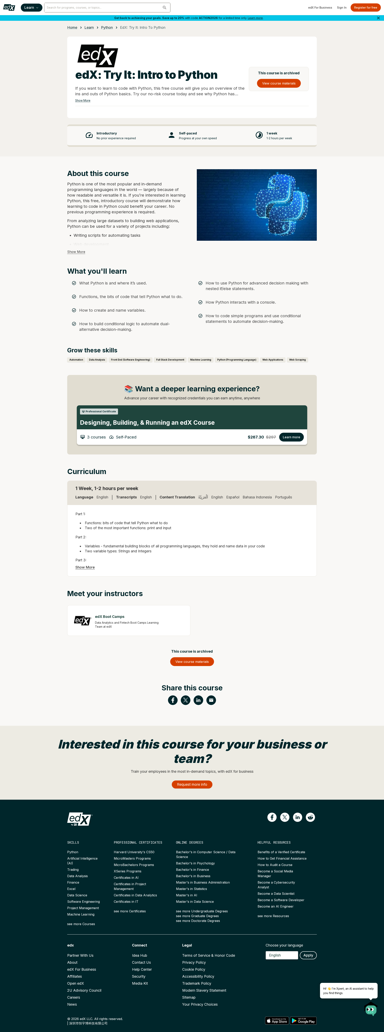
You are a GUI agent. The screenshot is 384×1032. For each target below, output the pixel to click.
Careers (73, 997)
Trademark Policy (196, 983)
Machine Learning (80, 914)
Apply (308, 955)
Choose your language (284, 945)
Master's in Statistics (191, 889)
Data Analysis (77, 876)
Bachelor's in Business (193, 876)
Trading (73, 870)
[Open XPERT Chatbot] (371, 1007)
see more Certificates (130, 911)
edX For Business (320, 7)
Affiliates (74, 976)
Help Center (142, 969)
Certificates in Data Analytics (135, 895)
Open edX (75, 983)
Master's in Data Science (195, 902)
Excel (71, 889)
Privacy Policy (194, 962)
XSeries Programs (127, 871)
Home (72, 27)
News (72, 1004)
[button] (164, 7)
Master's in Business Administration (203, 882)
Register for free (365, 7)
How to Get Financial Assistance (282, 858)
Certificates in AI (126, 878)
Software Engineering (83, 902)
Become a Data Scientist (276, 894)
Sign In (342, 7)
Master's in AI (186, 895)
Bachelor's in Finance (192, 870)
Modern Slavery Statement (204, 990)
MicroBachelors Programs (134, 865)
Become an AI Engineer (276, 906)
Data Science (77, 895)
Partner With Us (80, 955)
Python (72, 852)
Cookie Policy (193, 969)
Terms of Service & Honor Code (208, 955)
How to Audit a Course (275, 865)
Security (138, 976)
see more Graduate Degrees (197, 916)
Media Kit (140, 983)
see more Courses (81, 924)
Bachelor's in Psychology (195, 863)
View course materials (279, 83)
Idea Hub (139, 955)
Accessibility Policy (198, 976)
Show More (82, 100)
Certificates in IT (126, 902)
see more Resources (273, 916)
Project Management (83, 908)
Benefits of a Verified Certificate (281, 852)
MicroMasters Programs (132, 858)
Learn (29, 7)
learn (89, 27)
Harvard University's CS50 (134, 852)
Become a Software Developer (281, 900)
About (72, 962)
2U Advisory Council (84, 990)
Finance (73, 882)
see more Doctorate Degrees (198, 921)
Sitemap (189, 997)
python (107, 27)
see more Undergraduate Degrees (202, 911)
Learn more (255, 18)
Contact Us (141, 962)
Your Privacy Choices (200, 1004)
